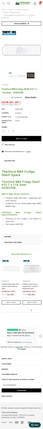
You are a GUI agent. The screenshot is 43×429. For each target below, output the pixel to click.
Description (9, 161)
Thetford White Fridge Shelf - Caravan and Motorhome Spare (11, 286)
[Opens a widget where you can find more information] (35, 425)
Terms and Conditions (10, 412)
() (40, 2)
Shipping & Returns (13, 242)
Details (28, 151)
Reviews (7, 236)
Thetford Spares (23, 9)
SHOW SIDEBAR (20, 23)
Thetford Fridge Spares (11, 12)
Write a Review (30, 97)
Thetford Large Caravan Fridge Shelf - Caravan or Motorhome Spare (30, 286)
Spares (11, 9)
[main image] (21, 50)
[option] (21, 50)
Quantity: (4, 127)
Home (4, 9)
